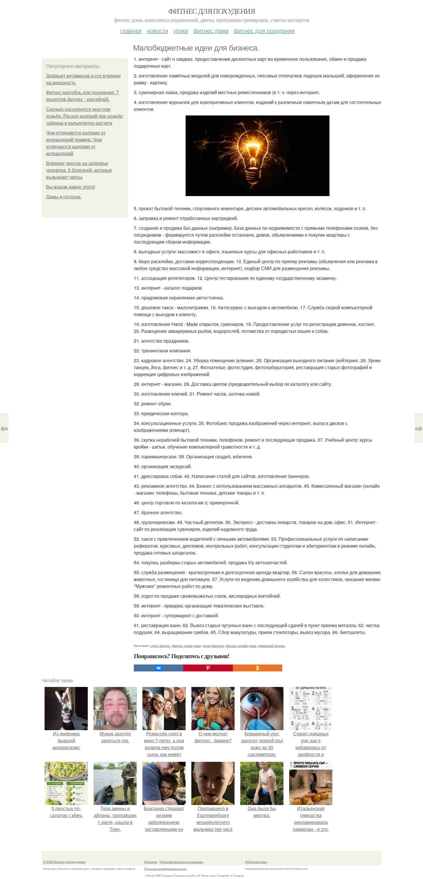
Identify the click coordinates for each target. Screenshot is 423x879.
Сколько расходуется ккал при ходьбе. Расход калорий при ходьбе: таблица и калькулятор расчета (84, 116)
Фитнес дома (210, 30)
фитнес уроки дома (186, 645)
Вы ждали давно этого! (70, 187)
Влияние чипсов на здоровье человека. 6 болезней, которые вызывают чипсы (79, 170)
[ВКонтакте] (158, 668)
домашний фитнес (271, 645)
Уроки (180, 30)
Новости (157, 30)
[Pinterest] (208, 668)
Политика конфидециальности (165, 869)
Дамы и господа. (63, 196)
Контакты (150, 862)
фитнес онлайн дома (241, 645)
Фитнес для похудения (211, 11)
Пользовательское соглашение (181, 862)
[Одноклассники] (257, 668)
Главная (131, 30)
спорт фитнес (160, 645)
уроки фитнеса (213, 645)
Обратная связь (256, 862)
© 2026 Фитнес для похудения (64, 862)
